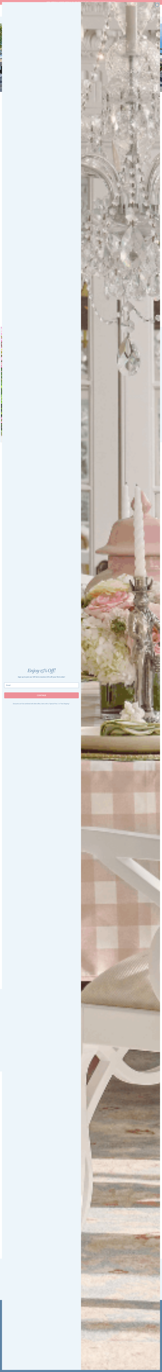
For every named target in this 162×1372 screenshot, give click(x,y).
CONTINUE (41, 695)
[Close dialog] (157, 5)
